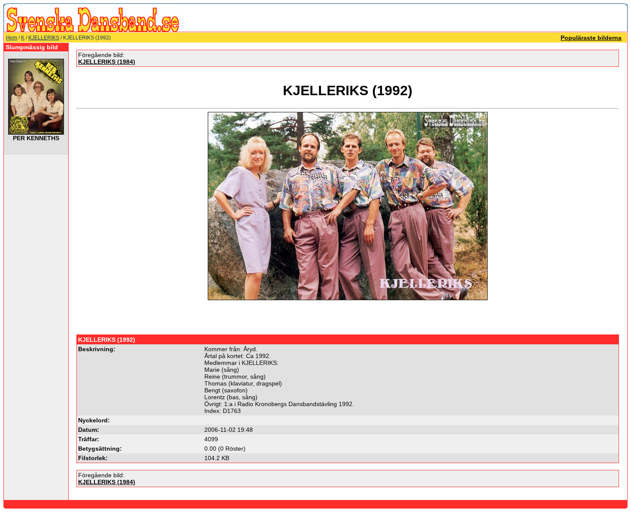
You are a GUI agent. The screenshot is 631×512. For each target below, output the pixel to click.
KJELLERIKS (43, 38)
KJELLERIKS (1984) (106, 61)
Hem (11, 38)
